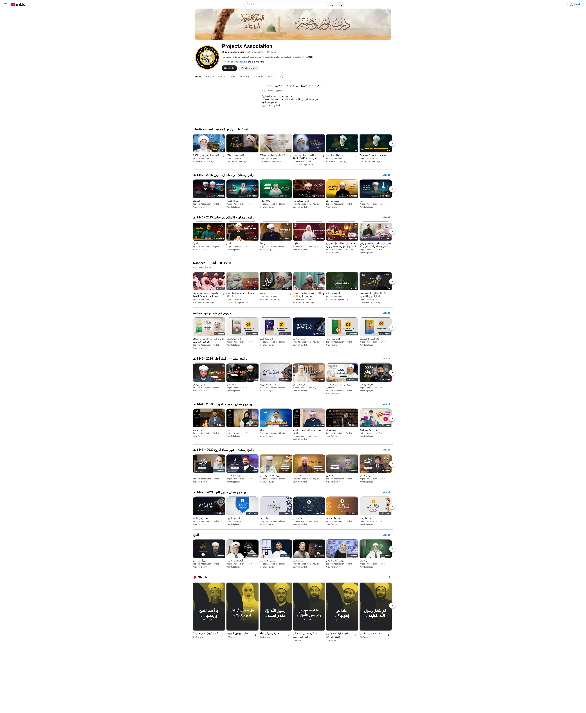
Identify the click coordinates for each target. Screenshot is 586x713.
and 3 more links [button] (256, 62)
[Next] (392, 143)
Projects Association (202, 158)
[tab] (198, 76)
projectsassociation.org (235, 62)
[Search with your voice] (341, 4)
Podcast (349, 249)
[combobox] (286, 4)
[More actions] (224, 156)
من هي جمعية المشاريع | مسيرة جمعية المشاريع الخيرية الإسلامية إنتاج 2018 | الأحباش (292, 85)
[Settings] (563, 4)
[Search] (331, 4)
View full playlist (200, 207)
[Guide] (5, 4)
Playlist (216, 204)
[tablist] (293, 76)
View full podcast (333, 253)
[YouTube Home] (18, 4)
